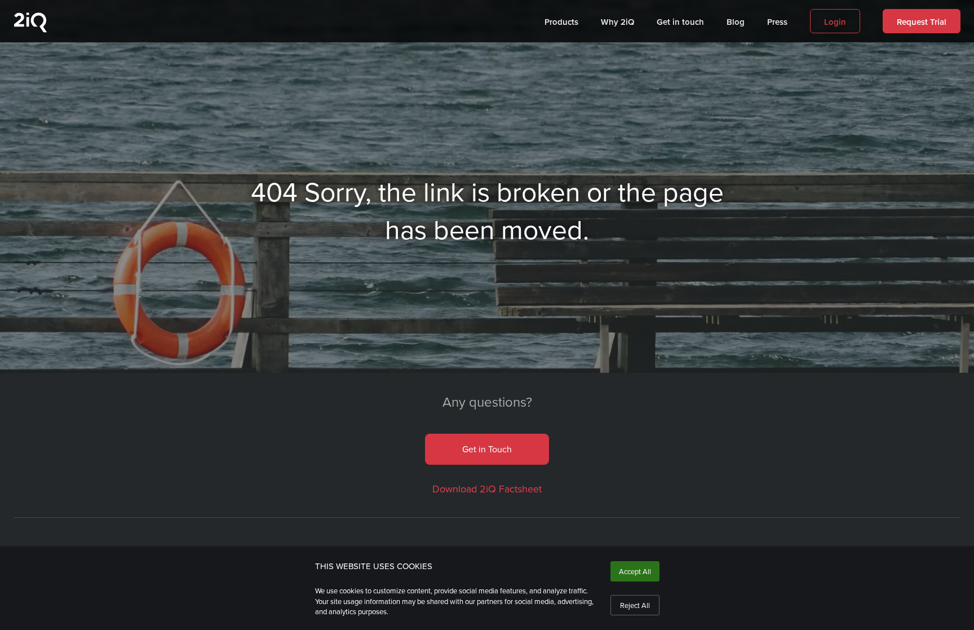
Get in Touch (487, 449)
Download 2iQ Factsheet (487, 489)
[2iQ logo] (30, 30)
